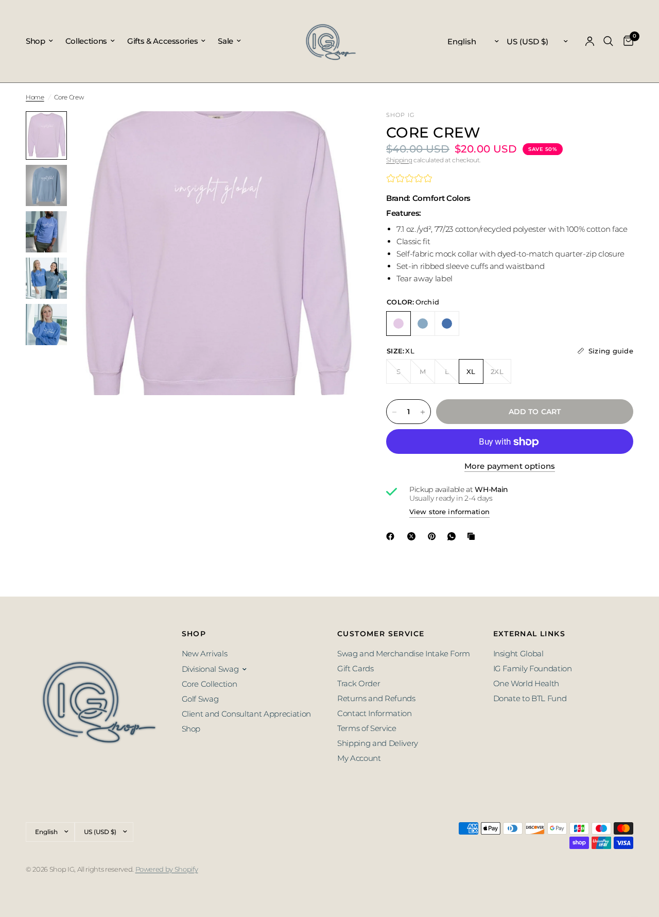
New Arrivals (205, 653)
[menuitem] (42, 41)
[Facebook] (392, 536)
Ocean (447, 323)
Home (35, 97)
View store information (449, 512)
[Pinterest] (434, 536)
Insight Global (518, 653)
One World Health (526, 683)
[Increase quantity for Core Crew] (422, 412)
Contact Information (374, 713)
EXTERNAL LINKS (529, 633)
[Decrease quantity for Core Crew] (394, 412)
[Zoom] (334, 133)
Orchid (398, 323)
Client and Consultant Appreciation (246, 714)
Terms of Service (366, 728)
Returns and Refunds (376, 698)
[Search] (608, 41)
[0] (625, 41)
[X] (413, 536)
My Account (359, 758)
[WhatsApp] (453, 536)
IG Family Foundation (532, 668)
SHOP (194, 633)
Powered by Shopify (166, 869)
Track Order (358, 683)
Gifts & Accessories (162, 41)
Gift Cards (355, 668)
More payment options (509, 466)
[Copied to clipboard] (473, 536)
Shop (35, 41)
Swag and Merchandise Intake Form (403, 653)
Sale (225, 41)
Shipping (399, 160)
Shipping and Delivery (377, 743)
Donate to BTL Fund (530, 698)
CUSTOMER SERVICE (380, 633)
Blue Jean (422, 323)
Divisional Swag (210, 669)
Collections (86, 41)
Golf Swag (200, 699)
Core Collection (209, 684)
